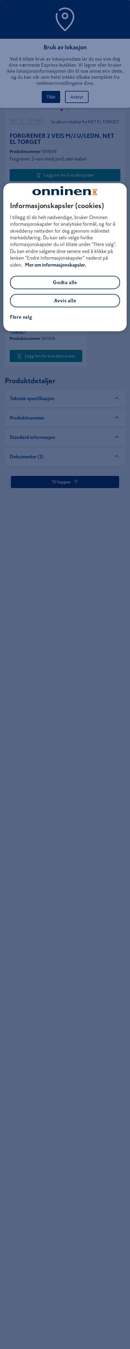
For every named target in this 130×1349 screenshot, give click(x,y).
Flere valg (21, 316)
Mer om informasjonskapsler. (55, 264)
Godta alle (65, 282)
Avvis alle (65, 300)
